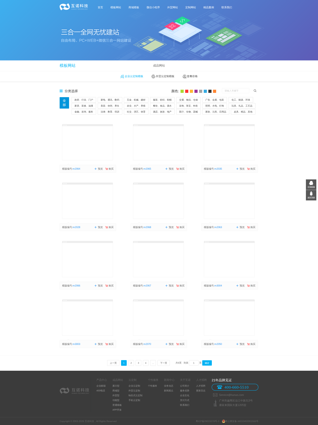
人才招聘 (200, 385)
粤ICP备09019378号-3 (207, 421)
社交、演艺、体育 (136, 111)
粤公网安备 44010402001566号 (241, 421)
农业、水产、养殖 (136, 105)
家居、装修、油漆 (84, 105)
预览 (100, 168)
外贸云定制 (134, 390)
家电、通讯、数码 (110, 99)
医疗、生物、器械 (188, 111)
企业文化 (184, 395)
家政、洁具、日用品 (215, 111)
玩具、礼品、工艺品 (242, 105)
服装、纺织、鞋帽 (162, 99)
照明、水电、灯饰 (214, 105)
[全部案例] (64, 103)
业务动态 (168, 385)
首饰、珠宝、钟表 (188, 105)
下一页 (163, 363)
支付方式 (184, 400)
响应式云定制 (135, 395)
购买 (111, 168)
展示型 (115, 385)
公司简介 (184, 385)
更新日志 (200, 390)
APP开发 (117, 409)
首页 (100, 7)
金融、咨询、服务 (84, 111)
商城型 (115, 390)
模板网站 (115, 7)
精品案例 (208, 7)
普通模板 (117, 405)
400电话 (100, 390)
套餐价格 (192, 76)
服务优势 (184, 390)
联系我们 (226, 7)
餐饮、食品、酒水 (162, 105)
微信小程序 (153, 7)
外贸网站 (172, 7)
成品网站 (159, 65)
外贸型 (115, 395)
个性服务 (152, 385)
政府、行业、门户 (84, 99)
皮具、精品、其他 (243, 111)
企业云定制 (134, 385)
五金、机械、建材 (136, 99)
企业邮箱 (101, 385)
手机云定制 (134, 400)
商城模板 (134, 7)
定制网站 (190, 7)
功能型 (115, 400)
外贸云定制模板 (164, 76)
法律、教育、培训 (110, 111)
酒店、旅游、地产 (162, 111)
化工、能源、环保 (241, 99)
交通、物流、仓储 (188, 99)
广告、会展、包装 (214, 99)
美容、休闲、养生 (110, 105)
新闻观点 (168, 390)
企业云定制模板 (133, 76)
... (153, 363)
